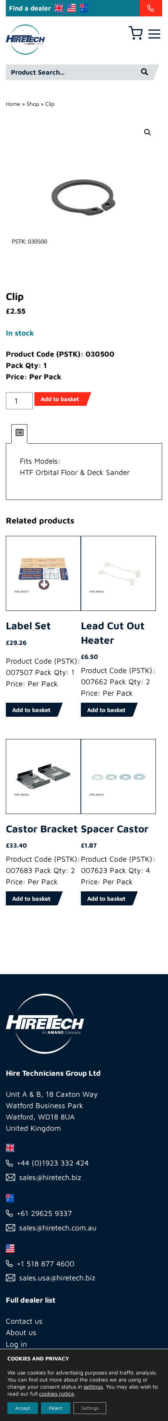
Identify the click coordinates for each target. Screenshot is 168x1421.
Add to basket (60, 399)
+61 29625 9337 (44, 1213)
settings (93, 1386)
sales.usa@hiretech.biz (57, 1277)
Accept (22, 1408)
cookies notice (56, 1393)
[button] (148, 132)
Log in (16, 1344)
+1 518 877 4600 (45, 1263)
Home (13, 103)
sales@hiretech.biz (50, 1177)
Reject (56, 1408)
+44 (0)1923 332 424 (53, 1163)
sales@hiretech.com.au (58, 1227)
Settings (89, 1408)
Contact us (24, 1321)
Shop (33, 103)
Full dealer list (30, 1300)
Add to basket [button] (31, 710)
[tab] (19, 434)
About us (21, 1332)
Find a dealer (30, 8)
